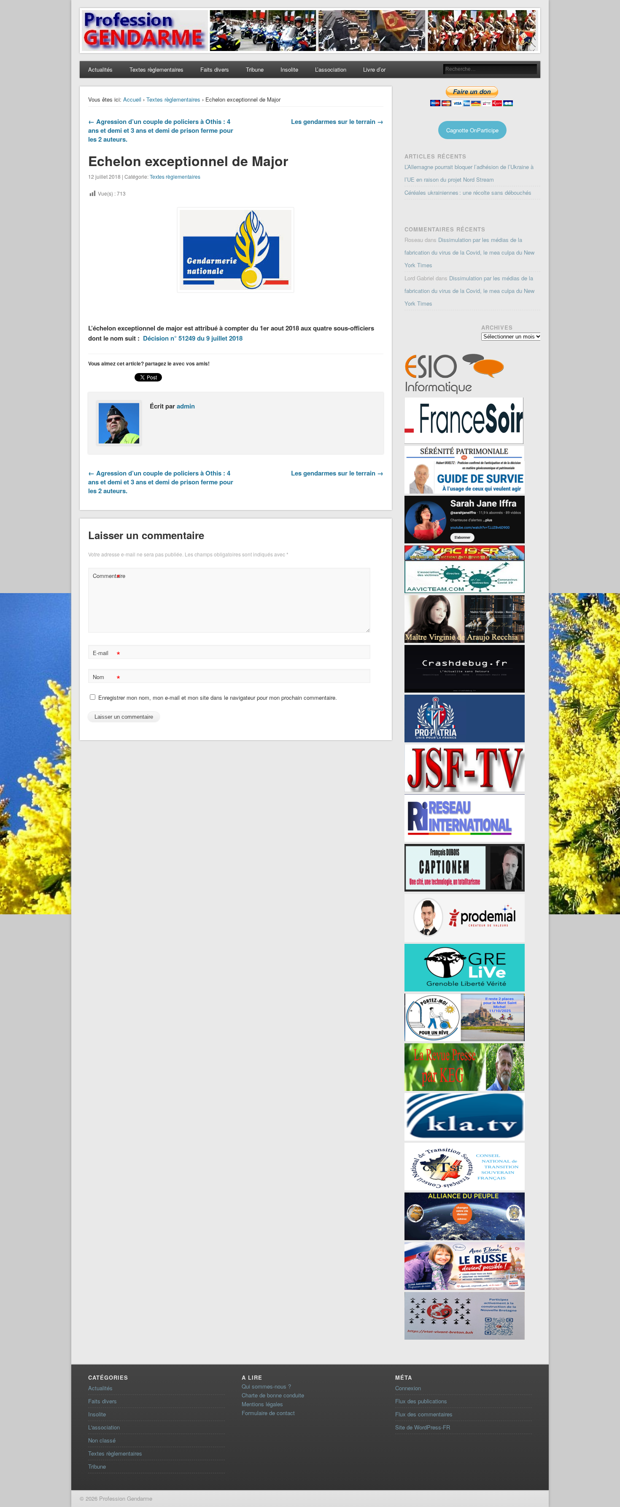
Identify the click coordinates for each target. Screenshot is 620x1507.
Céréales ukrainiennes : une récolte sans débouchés (467, 192)
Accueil (132, 99)
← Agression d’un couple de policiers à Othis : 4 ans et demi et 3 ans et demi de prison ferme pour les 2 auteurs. (160, 130)
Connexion (408, 1388)
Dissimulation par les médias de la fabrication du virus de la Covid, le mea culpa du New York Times (469, 252)
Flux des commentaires (424, 1414)
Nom (106, 678)
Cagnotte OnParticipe (472, 130)
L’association (330, 69)
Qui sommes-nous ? (266, 1386)
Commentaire (107, 576)
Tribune (255, 69)
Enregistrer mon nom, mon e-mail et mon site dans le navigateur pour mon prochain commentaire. (217, 697)
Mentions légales (262, 1404)
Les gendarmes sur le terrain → (337, 121)
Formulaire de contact (268, 1413)
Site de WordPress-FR (422, 1427)
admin (186, 406)
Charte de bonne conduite (273, 1395)
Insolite (289, 69)
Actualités (100, 69)
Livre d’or (374, 69)
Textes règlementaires (156, 69)
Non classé (102, 1440)
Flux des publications (421, 1401)
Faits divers (214, 69)
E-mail (106, 654)
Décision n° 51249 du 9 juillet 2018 (193, 338)
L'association (104, 1427)
